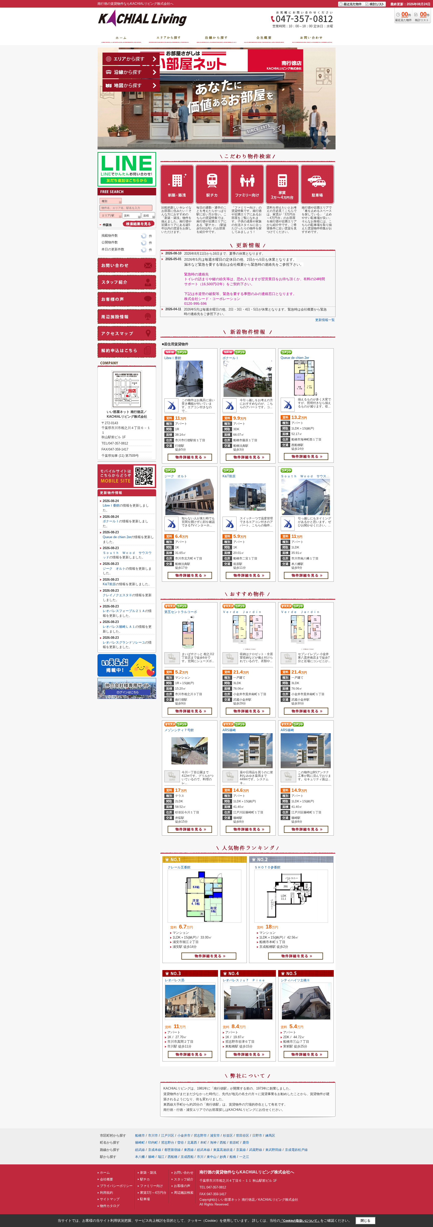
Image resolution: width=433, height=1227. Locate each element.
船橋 (233, 1157)
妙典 (223, 1157)
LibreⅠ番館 (172, 358)
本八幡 (140, 1157)
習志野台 (167, 1142)
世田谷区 (242, 1135)
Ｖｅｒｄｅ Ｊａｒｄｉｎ (242, 612)
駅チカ (145, 1179)
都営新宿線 (172, 1150)
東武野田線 (273, 1150)
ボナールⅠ (231, 358)
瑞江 (161, 1157)
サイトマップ (110, 1199)
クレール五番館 (179, 867)
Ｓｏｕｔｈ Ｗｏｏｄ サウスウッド (308, 476)
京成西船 (187, 1157)
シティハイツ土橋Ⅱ (295, 980)
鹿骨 (246, 1142)
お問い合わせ (183, 1172)
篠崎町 (140, 1142)
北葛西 (192, 1142)
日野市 (257, 1135)
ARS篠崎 (229, 730)
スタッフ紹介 (183, 1179)
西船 (223, 1142)
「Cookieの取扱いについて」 (300, 1220)
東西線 (189, 1150)
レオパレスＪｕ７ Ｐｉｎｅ (244, 980)
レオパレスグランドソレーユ (124, 642)
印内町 (153, 1142)
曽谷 (180, 1142)
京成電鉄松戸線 (296, 1150)
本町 (203, 1142)
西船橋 (172, 1157)
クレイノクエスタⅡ (117, 595)
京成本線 (154, 1150)
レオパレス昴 (174, 980)
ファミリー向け (151, 1186)
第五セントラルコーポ (180, 612)
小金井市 (183, 1135)
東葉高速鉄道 (223, 1150)
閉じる (365, 1220)
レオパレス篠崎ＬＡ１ (119, 627)
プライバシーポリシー (116, 1186)
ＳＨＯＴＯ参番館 (267, 867)
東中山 (211, 1157)
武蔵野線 (255, 1150)
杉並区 (228, 1135)
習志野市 (200, 1135)
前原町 (234, 1142)
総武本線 (203, 1150)
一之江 (244, 1157)
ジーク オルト (175, 476)
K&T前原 (229, 476)
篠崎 (151, 1157)
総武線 (140, 1150)
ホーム (105, 1172)
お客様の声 (182, 1186)
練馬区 (270, 1135)
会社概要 (106, 1179)
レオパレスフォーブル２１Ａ (124, 611)
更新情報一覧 (325, 320)
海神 (213, 1142)
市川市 (153, 1135)
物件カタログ (110, 1206)
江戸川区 (167, 1135)
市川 (200, 1157)
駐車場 (145, 1199)
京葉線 (241, 1150)
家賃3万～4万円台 (153, 1192)
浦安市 (215, 1135)
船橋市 (140, 1135)
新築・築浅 (148, 1172)
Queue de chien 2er (295, 358)
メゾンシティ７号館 (179, 730)
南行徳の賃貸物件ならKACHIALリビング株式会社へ (246, 1172)
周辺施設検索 (183, 1192)
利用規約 (106, 1192)
